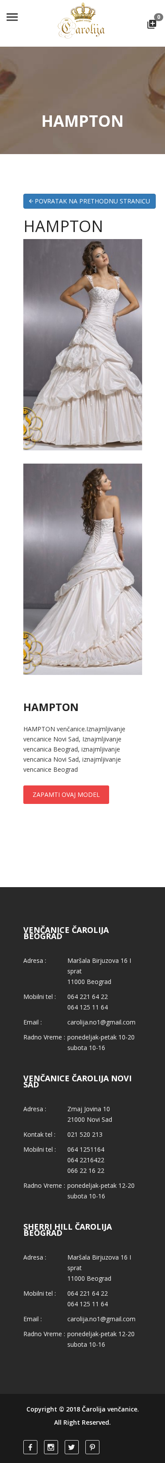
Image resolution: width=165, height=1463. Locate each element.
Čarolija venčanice (109, 1409)
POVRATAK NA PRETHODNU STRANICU (91, 201)
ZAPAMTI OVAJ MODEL (66, 794)
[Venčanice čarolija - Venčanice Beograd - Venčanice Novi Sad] (82, 23)
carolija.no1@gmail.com (101, 1022)
